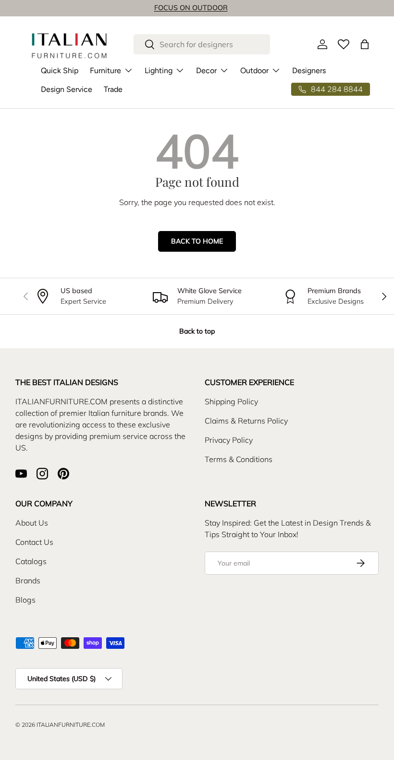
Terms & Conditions (238, 459)
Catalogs (31, 561)
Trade (113, 89)
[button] (364, 44)
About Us (31, 523)
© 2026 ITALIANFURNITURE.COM (60, 724)
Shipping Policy (231, 401)
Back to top (197, 331)
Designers (309, 70)
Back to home (197, 241)
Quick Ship (59, 70)
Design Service (66, 89)
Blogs (25, 600)
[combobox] (202, 44)
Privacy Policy (229, 440)
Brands (27, 580)
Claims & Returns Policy (246, 420)
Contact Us (34, 542)
